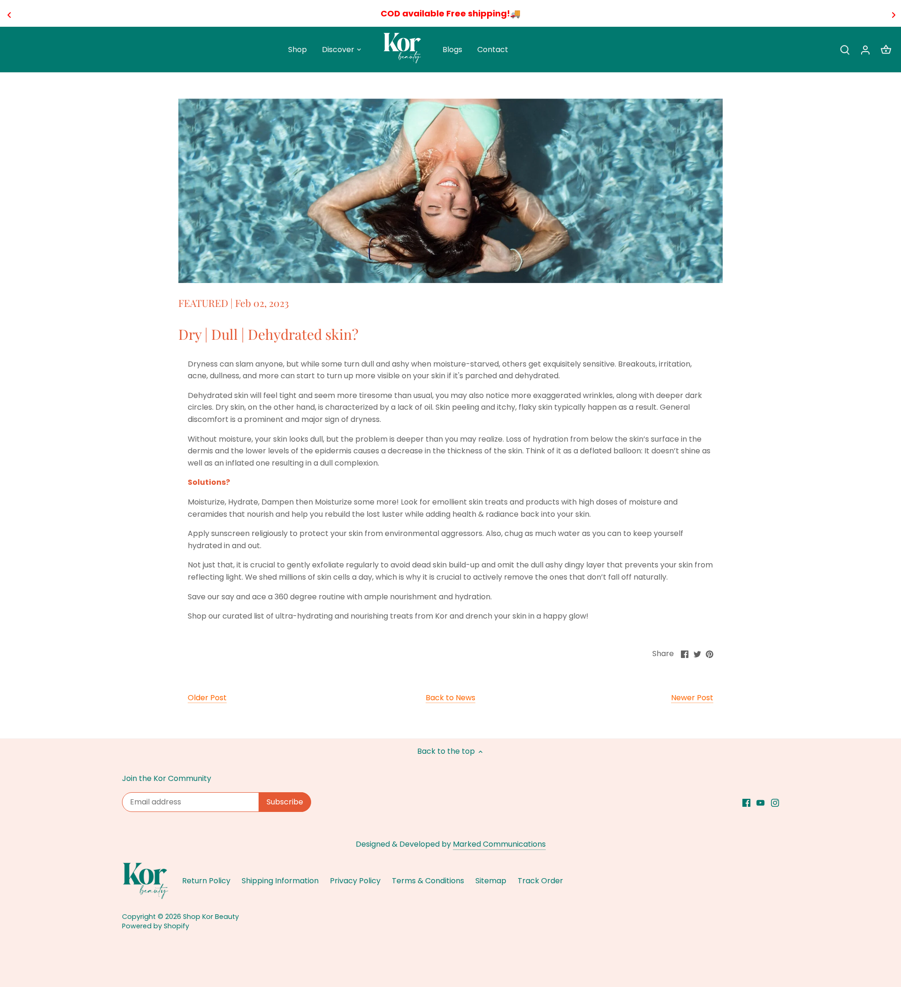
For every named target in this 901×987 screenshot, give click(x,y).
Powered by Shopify (155, 926)
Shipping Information (280, 880)
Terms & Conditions (428, 880)
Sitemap (490, 880)
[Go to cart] (886, 49)
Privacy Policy (355, 880)
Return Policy (206, 880)
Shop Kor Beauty (211, 916)
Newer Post (692, 698)
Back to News (450, 698)
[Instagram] (775, 802)
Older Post (207, 698)
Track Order (540, 880)
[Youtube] (760, 802)
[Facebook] (746, 802)
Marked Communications (499, 844)
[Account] (865, 49)
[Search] (844, 49)
